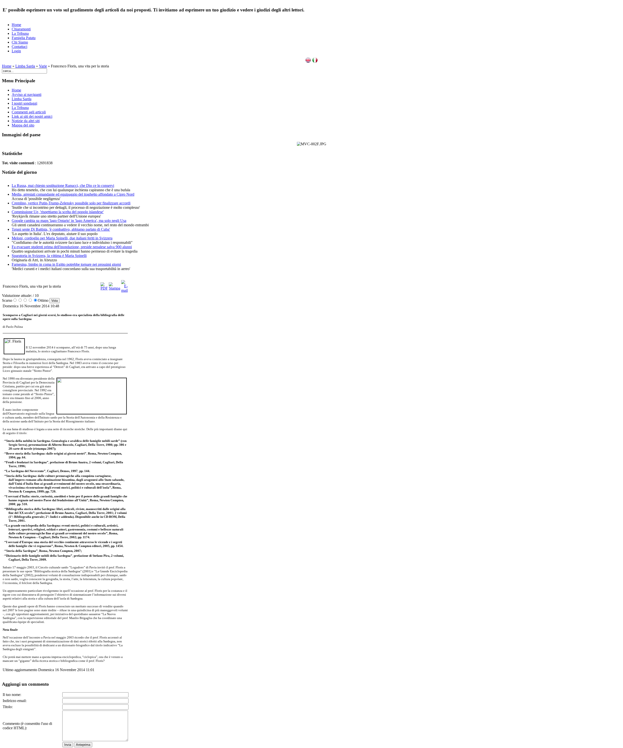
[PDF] (104, 288)
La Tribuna (20, 33)
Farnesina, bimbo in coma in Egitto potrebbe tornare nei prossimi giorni (66, 264)
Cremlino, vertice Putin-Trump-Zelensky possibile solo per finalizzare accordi (71, 203)
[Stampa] (114, 288)
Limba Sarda (25, 66)
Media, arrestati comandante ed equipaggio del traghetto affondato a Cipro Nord (73, 194)
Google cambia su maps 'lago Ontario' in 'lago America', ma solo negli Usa (69, 221)
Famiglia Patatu (24, 38)
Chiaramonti (21, 29)
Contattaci (19, 47)
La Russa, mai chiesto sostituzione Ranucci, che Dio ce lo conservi (63, 185)
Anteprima (83, 745)
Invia (67, 745)
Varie (43, 66)
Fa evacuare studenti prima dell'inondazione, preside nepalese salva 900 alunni (72, 247)
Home (16, 25)
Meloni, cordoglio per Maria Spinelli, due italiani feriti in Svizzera (62, 238)
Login (16, 51)
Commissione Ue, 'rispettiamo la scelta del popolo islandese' (58, 212)
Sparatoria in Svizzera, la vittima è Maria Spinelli (49, 256)
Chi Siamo (20, 42)
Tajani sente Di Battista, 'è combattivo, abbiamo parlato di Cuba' (61, 229)
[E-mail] (124, 290)
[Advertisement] (154, 352)
